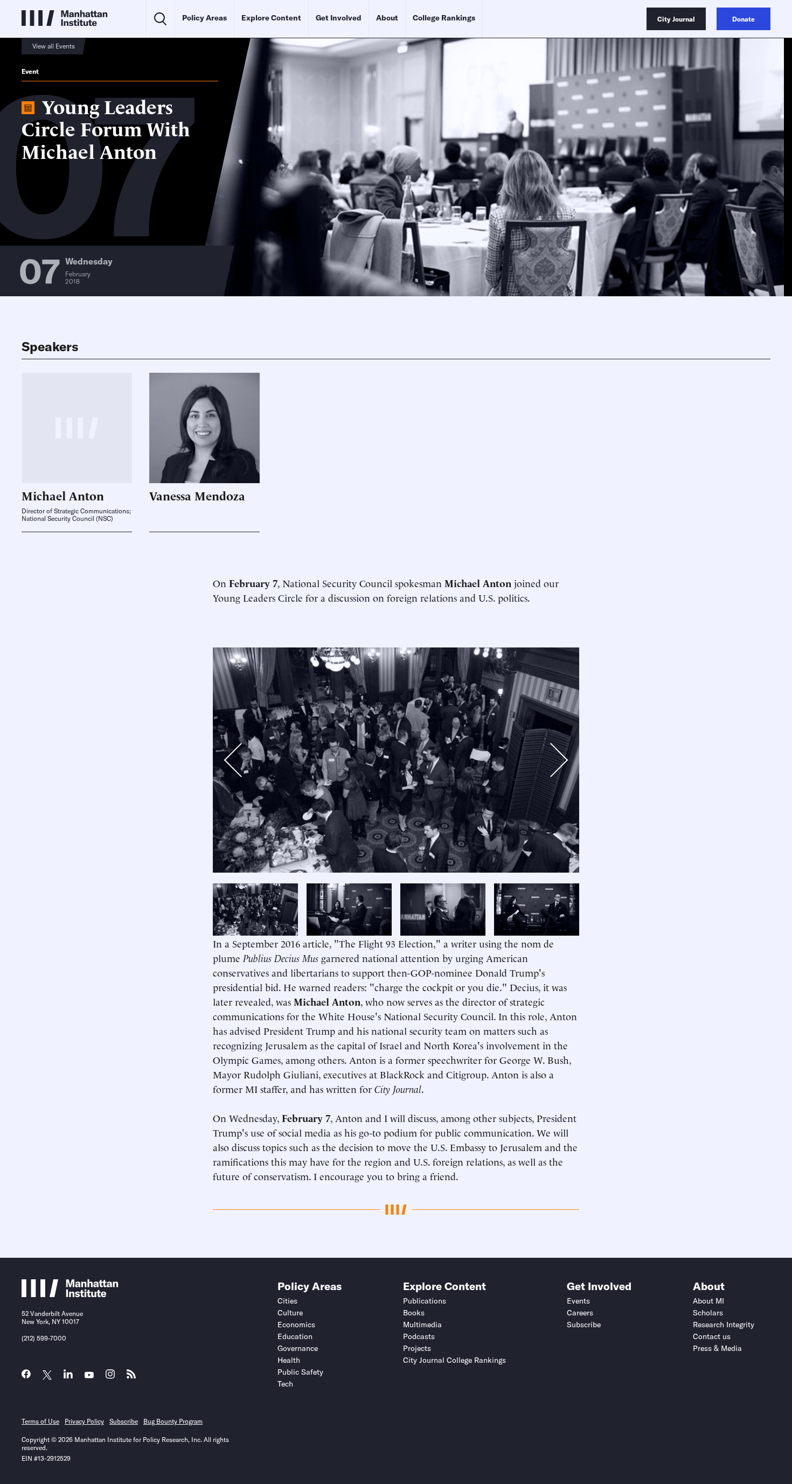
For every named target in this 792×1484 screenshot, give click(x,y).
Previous (239, 762)
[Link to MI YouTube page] (89, 1375)
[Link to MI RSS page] (131, 1376)
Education (294, 1336)
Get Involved (339, 18)
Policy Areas (204, 18)
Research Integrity (723, 1324)
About (387, 18)
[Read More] (204, 428)
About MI (708, 1301)
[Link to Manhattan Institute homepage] (70, 1293)
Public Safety (300, 1372)
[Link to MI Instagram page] (110, 1377)
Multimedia (422, 1324)
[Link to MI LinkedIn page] (68, 1376)
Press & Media (717, 1348)
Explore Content (271, 18)
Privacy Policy (84, 1421)
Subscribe (584, 1324)
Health (288, 1360)
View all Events (53, 46)
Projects (417, 1348)
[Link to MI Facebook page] (26, 1376)
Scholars (708, 1313)
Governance (297, 1348)
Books (414, 1313)
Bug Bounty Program (173, 1421)
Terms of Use (40, 1421)
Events (578, 1301)
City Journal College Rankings (454, 1360)
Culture (290, 1313)
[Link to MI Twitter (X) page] (47, 1375)
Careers (580, 1313)
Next (549, 760)
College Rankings (444, 18)
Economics (296, 1324)
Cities (287, 1301)
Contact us (712, 1336)
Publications (424, 1301)
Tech (285, 1384)
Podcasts (419, 1336)
